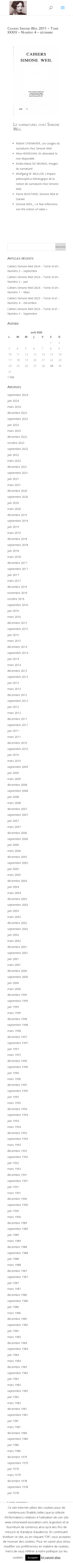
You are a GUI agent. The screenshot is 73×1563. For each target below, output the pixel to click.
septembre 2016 (17, 605)
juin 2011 (13, 731)
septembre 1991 (17, 1181)
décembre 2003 (17, 899)
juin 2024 (13, 401)
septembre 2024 (17, 395)
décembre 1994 (17, 1109)
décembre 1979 (17, 1457)
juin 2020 (13, 503)
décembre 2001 (17, 947)
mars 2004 (14, 893)
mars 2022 (14, 461)
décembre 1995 (17, 1085)
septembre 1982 (17, 1391)
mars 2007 (14, 827)
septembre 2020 (17, 497)
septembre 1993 (17, 1139)
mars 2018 (14, 557)
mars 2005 (14, 875)
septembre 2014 (17, 653)
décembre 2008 (17, 785)
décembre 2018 (17, 539)
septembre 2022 (17, 449)
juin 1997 (13, 1049)
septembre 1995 (17, 1091)
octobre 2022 (15, 443)
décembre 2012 (17, 695)
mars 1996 (14, 1079)
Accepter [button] (33, 1557)
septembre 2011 (17, 725)
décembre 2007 (17, 809)
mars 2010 (14, 761)
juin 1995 (13, 1097)
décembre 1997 (17, 1037)
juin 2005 (13, 869)
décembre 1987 (17, 1271)
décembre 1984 (17, 1343)
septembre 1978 (17, 1487)
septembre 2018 (17, 545)
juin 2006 (13, 845)
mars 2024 (14, 407)
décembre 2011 (17, 719)
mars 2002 (14, 941)
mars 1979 (14, 1475)
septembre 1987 (17, 1277)
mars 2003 (14, 917)
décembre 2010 (17, 743)
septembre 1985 (17, 1325)
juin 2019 (13, 527)
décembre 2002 (17, 923)
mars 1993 (14, 1145)
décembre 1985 (17, 1319)
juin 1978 (13, 1493)
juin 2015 (13, 635)
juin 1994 (13, 1121)
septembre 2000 (17, 977)
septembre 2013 (17, 677)
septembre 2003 (17, 905)
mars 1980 (14, 1451)
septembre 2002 (17, 929)
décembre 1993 (17, 1133)
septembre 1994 (17, 1115)
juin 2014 (13, 659)
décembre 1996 (17, 1061)
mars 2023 (14, 431)
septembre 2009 (17, 767)
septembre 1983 (17, 1373)
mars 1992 (14, 1169)
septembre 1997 (17, 1043)
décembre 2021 (17, 467)
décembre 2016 (17, 587)
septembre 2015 (17, 629)
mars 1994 (14, 1127)
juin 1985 (13, 1331)
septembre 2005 (17, 863)
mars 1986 (14, 1313)
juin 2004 (13, 887)
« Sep (10, 377)
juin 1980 (13, 1445)
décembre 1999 (17, 995)
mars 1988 (14, 1265)
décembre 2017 (17, 563)
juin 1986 (13, 1307)
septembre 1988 (17, 1253)
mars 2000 (14, 989)
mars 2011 (14, 737)
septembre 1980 (17, 1439)
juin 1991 (13, 1187)
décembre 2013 (17, 671)
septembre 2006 (17, 839)
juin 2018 (13, 551)
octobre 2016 (15, 599)
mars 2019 (14, 533)
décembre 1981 (17, 1409)
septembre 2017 (17, 569)
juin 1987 (13, 1283)
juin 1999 (13, 1007)
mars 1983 (14, 1385)
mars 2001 (14, 965)
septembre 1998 (17, 1025)
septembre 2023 (17, 419)
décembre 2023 (17, 413)
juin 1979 (13, 1469)
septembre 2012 (17, 701)
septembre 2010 (17, 749)
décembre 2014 (17, 647)
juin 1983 (13, 1379)
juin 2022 (13, 455)
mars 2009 (14, 779)
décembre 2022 (17, 437)
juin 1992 (13, 1163)
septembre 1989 (17, 1229)
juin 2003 (13, 911)
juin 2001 (13, 959)
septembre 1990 (17, 1205)
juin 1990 (13, 1211)
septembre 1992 (17, 1157)
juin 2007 (13, 821)
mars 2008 (14, 803)
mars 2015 (14, 641)
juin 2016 (13, 611)
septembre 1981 (17, 1415)
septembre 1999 (17, 1001)
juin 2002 (13, 935)
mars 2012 (14, 713)
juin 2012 (13, 707)
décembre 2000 (17, 971)
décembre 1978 (17, 1481)
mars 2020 (14, 509)
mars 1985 (14, 1337)
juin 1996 (13, 1073)
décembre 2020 (17, 491)
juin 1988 (13, 1259)
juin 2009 (13, 773)
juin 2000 (13, 983)
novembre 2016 (17, 593)
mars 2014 (14, 665)
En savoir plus (51, 1557)
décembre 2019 (17, 515)
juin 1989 (13, 1235)
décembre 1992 (17, 1151)
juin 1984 (13, 1355)
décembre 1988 (17, 1247)
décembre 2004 (17, 881)
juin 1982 (13, 1397)
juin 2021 (13, 479)
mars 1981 (14, 1427)
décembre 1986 (17, 1295)
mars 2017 (14, 581)
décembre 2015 (17, 623)
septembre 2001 (17, 953)
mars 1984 (14, 1361)
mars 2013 (14, 689)
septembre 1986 (17, 1301)
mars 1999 (14, 1013)
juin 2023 (13, 425)
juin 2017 (13, 575)
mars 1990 (14, 1217)
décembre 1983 (17, 1367)
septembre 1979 (17, 1463)
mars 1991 (14, 1193)
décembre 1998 (17, 1019)
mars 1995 (14, 1103)
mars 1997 (14, 1055)
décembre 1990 (17, 1199)
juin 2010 (13, 755)
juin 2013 (13, 683)
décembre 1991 (17, 1175)
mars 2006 (14, 851)
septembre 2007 (17, 815)
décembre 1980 (17, 1433)
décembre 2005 (17, 857)
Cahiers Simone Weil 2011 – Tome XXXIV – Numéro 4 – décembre (32, 30)
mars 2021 (14, 485)
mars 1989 (14, 1241)
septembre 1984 (17, 1349)
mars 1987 (14, 1289)
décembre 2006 (17, 833)
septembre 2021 (17, 473)
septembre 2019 (17, 521)
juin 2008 (13, 797)
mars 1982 (14, 1403)
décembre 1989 (17, 1223)
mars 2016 (14, 617)
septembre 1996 (17, 1067)
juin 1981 (13, 1421)
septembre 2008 (17, 791)
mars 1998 (14, 1031)
